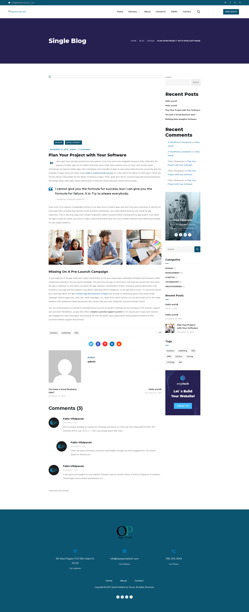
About (147, 11)
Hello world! (171, 101)
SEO (76, 333)
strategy (170, 362)
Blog (141, 41)
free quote (231, 11)
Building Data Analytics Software (181, 119)
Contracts (161, 11)
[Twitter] (225, 2)
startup (190, 356)
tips (180, 362)
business (53, 333)
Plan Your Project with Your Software (182, 110)
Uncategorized (173, 286)
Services (132, 11)
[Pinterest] (105, 343)
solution (178, 356)
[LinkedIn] (112, 343)
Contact (187, 11)
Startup (170, 277)
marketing (66, 333)
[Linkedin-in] (235, 2)
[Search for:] (182, 249)
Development (73, 142)
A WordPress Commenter (179, 142)
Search (168, 77)
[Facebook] (98, 343)
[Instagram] (240, 2)
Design (150, 41)
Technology (172, 282)
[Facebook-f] (230, 2)
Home (120, 11)
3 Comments (84, 149)
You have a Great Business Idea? (180, 114)
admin (73, 149)
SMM (169, 356)
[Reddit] (119, 343)
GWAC (174, 11)
